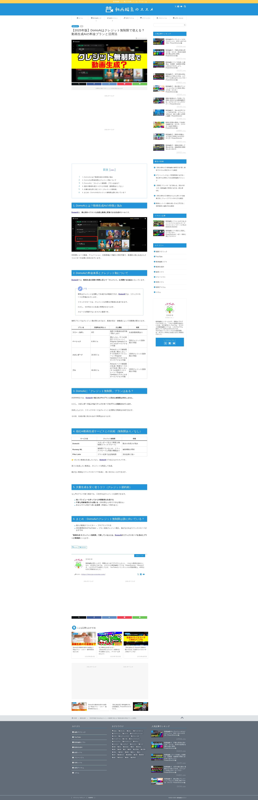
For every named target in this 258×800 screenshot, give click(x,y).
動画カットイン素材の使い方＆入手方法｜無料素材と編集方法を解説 (170, 205)
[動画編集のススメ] (129, 12)
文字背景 (137, 749)
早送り (121, 752)
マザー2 (136, 741)
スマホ (115, 736)
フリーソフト (146, 18)
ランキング (116, 744)
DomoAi (75, 547)
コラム (158, 292)
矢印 (114, 754)
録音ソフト (160, 272)
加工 (133, 746)
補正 (114, 757)
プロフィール (162, 18)
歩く (140, 752)
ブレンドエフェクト (135, 738)
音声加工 (134, 757)
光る (120, 746)
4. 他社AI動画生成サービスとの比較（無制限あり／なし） (103, 186)
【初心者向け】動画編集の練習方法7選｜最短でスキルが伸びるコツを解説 (171, 169)
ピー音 (125, 738)
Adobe (115, 730)
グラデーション (117, 733)
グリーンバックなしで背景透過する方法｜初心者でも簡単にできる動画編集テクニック (170, 177)
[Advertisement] (109, 112)
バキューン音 (136, 736)
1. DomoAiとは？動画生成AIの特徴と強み (97, 177)
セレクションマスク (124, 736)
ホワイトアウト (117, 741)
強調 (120, 749)
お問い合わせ (179, 18)
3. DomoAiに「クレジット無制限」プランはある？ (101, 183)
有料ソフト (160, 282)
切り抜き (127, 746)
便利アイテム (130, 18)
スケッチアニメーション (137, 733)
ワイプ (141, 744)
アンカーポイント (139, 730)
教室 (130, 749)
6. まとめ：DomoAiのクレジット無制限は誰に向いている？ (104, 192)
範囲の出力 (121, 754)
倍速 (114, 746)
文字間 (143, 749)
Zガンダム (122, 730)
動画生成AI (75, 26)
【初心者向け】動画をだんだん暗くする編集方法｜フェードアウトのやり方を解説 (170, 197)
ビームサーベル (117, 738)
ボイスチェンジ (127, 741)
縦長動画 (130, 754)
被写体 (142, 754)
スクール (126, 733)
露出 (128, 757)
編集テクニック (113, 18)
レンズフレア (125, 744)
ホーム (81, 18)
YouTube (159, 256)
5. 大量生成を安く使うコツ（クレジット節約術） (100, 189)
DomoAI (75, 212)
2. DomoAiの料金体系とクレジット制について (99, 180)
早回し (115, 752)
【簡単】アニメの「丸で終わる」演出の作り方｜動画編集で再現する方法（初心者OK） (170, 188)
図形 (114, 749)
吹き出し (140, 746)
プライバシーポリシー (79, 797)
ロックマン (134, 744)
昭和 (128, 752)
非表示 (112, 170)
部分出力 (121, 757)
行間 (136, 754)
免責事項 (90, 797)
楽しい (133, 752)
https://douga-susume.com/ (93, 574)
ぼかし (129, 730)
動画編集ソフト (97, 18)
